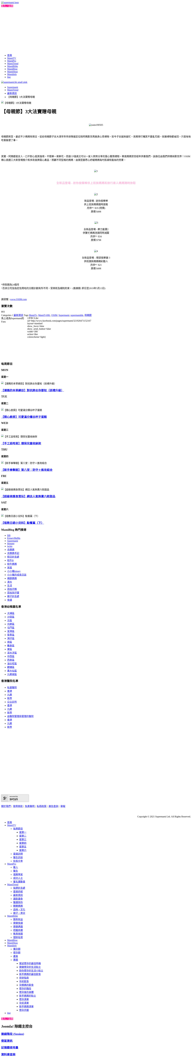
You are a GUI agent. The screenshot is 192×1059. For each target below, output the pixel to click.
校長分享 (18, 861)
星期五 (22, 846)
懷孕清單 (24, 999)
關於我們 (6, 806)
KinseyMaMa (13, 538)
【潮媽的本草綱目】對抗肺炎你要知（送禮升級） (32, 390)
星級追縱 (18, 891)
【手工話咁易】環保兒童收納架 (21, 443)
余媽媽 (10, 549)
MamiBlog (12, 69)
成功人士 (18, 878)
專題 (15, 960)
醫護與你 (18, 902)
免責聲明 (30, 806)
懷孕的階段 (25, 988)
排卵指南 (24, 978)
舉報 (62, 806)
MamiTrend (12, 63)
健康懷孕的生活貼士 (30, 967)
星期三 (22, 839)
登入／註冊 (7, 6)
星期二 (22, 836)
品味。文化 (19, 909)
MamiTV (11, 58)
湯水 (9, 582)
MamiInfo (12, 74)
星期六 (22, 850)
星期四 (22, 843)
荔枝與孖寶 (13, 592)
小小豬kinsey (14, 571)
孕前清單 (24, 1003)
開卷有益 (18, 919)
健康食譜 (18, 923)
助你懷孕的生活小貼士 (31, 970)
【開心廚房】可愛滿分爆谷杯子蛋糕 (24, 416)
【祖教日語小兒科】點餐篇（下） (22, 522)
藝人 (15, 867)
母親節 (88, 315)
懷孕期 (16, 952)
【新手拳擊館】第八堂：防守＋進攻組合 (26, 469)
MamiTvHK (44, 315)
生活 (9, 585)
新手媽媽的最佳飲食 (30, 974)
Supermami (12, 87)
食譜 (9, 600)
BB (8, 535)
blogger (10, 543)
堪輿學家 (18, 874)
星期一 (22, 832)
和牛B (10, 560)
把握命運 (18, 930)
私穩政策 (41, 806)
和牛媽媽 (12, 564)
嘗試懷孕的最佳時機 (30, 963)
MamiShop (12, 71)
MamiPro (11, 61)
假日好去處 (13, 557)
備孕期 (16, 949)
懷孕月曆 (24, 1010)
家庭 (9, 567)
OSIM (54, 315)
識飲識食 (18, 898)
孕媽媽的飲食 (26, 985)
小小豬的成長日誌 (16, 575)
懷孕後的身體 (26, 992)
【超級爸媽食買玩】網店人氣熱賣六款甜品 (28, 496)
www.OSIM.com (18, 299)
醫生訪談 (18, 857)
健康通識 (18, 926)
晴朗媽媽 (12, 578)
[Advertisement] (96, 30)
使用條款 (18, 806)
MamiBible (12, 66)
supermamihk (76, 315)
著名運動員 (19, 881)
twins (9, 546)
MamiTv (33, 315)
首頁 (9, 55)
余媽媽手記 (13, 553)
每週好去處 (19, 888)
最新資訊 (12, 93)
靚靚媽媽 (18, 906)
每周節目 (18, 828)
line (9, 77)
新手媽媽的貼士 (27, 995)
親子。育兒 (19, 913)
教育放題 (18, 934)
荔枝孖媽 (12, 589)
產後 (15, 956)
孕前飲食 (24, 981)
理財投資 (18, 937)
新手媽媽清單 (26, 1006)
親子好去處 (13, 596)
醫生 (15, 871)
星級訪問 (18, 854)
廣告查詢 (53, 806)
